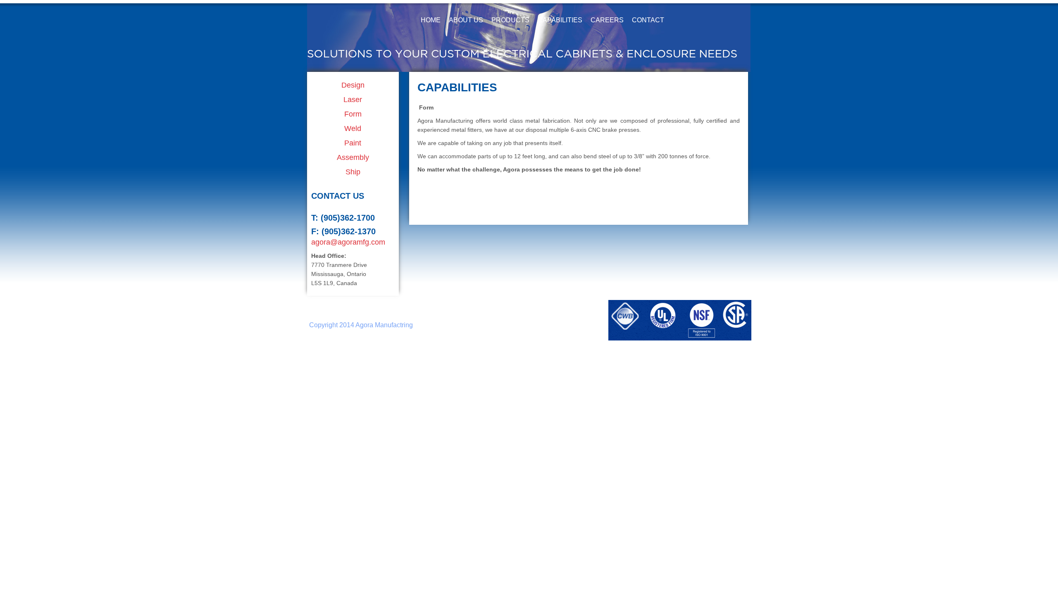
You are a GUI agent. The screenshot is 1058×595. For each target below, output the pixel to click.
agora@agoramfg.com (348, 242)
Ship (353, 172)
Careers (607, 20)
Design (353, 85)
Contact (648, 20)
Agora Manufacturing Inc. (355, 19)
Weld (352, 128)
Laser (352, 99)
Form (353, 114)
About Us (466, 20)
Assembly (353, 157)
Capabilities (560, 20)
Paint (352, 143)
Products (510, 20)
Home (431, 20)
